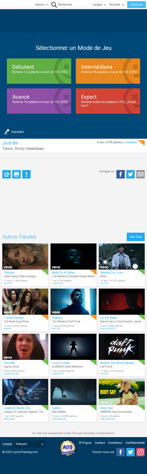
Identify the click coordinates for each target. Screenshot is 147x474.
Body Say (106, 408)
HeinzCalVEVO (108, 328)
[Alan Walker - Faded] (73, 392)
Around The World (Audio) (117, 363)
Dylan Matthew (74, 366)
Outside (9, 272)
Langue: (7, 444)
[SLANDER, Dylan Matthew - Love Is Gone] (73, 347)
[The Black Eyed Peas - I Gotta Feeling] (25, 302)
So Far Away (108, 318)
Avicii (103, 276)
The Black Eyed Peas (16, 321)
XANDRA (105, 411)
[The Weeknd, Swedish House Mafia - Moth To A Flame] (73, 256)
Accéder (114, 4)
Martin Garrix (108, 321)
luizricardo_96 (11, 373)
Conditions (115, 443)
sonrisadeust (59, 419)
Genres (40, 4)
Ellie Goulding (28, 276)
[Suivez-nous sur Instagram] (140, 452)
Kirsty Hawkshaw (29, 148)
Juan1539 (57, 283)
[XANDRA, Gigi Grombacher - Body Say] (122, 392)
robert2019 (58, 373)
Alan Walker (59, 411)
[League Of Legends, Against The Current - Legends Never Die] (25, 392)
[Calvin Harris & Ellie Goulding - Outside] (25, 256)
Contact (100, 443)
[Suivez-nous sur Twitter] (130, 452)
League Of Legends (15, 411)
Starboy (57, 318)
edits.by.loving (107, 419)
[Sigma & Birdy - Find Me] (25, 347)
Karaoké (17, 132)
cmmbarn (131, 142)
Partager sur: (107, 171)
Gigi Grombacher (122, 411)
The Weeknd (59, 276)
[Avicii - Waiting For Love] (122, 256)
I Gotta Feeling (13, 318)
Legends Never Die (17, 408)
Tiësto (7, 148)
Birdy (16, 366)
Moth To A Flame (63, 272)
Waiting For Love (111, 272)
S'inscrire (136, 4)
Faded (56, 408)
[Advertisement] (73, 21)
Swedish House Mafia (81, 276)
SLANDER (58, 366)
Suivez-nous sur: (103, 452)
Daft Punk (74, 321)
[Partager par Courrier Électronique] (140, 174)
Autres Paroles (19, 237)
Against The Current (41, 411)
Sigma (8, 366)
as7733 (8, 283)
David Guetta (124, 321)
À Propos (85, 443)
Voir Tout (136, 237)
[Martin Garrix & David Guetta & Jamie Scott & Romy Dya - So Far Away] (122, 302)
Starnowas (9, 419)
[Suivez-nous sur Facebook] (120, 452)
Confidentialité (135, 443)
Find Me (9, 363)
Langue (97, 4)
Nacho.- (8, 328)
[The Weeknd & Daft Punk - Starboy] (73, 302)
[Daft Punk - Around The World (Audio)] (122, 347)
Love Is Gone (61, 363)
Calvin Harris (11, 276)
